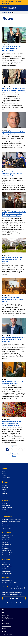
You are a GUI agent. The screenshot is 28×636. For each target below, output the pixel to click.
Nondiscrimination (6, 626)
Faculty (4, 489)
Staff (3, 491)
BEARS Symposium (7, 573)
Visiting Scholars (6, 555)
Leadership (5, 487)
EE (3, 609)
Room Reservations (7, 535)
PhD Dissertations (7, 569)
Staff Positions (6, 510)
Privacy (4, 628)
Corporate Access (7, 580)
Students (4, 493)
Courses (4, 524)
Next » (14, 456)
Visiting (4, 475)
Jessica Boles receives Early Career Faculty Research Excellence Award (11, 48)
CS (3, 612)
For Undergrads (6, 544)
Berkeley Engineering (7, 618)
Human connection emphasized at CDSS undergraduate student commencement (13, 174)
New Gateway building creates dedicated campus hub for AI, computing (12, 259)
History (4, 471)
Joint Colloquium (6, 571)
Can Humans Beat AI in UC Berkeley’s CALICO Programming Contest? (13, 299)
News (9, 12)
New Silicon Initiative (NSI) (9, 583)
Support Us (5, 503)
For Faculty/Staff (7, 553)
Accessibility (5, 623)
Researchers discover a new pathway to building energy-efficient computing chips (11, 423)
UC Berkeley (5, 615)
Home (4, 12)
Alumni (4, 496)
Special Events (6, 477)
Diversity (4, 473)
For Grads (5, 542)
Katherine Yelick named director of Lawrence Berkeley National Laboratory (13, 339)
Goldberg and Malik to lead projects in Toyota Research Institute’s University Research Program (14, 214)
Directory (4, 485)
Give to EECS (14, 598)
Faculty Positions (7, 507)
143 (18, 453)
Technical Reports (7, 567)
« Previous (14, 447)
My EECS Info (6, 537)
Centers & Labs (6, 564)
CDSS (3, 620)
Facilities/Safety (6, 550)
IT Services (5, 548)
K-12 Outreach (6, 505)
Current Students (6, 528)
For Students (5, 540)
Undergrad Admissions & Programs (11, 519)
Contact (4, 512)
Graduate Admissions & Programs (11, 521)
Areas (4, 562)
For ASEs (5, 546)
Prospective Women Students (10, 526)
